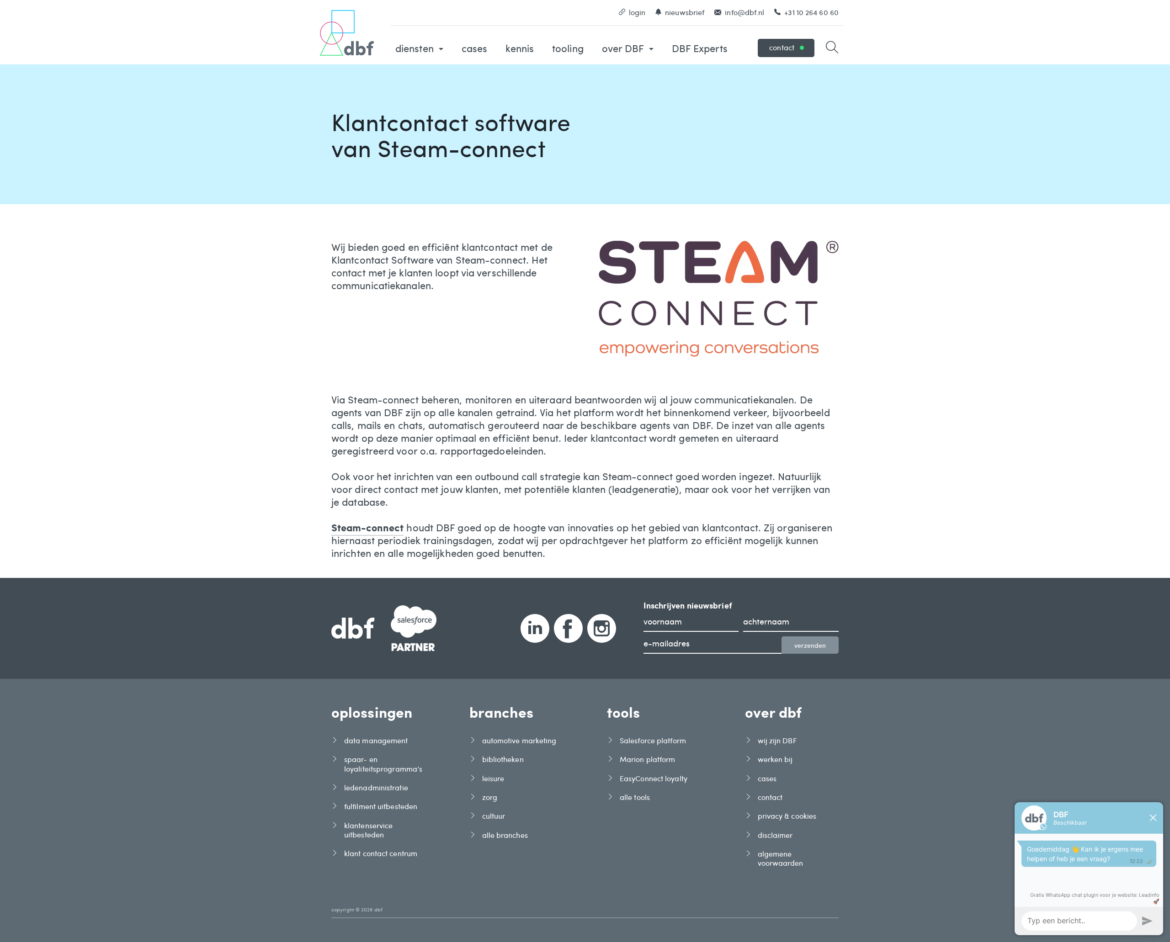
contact (781, 47)
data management (376, 740)
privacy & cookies (787, 815)
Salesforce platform (653, 740)
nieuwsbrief (684, 12)
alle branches (505, 835)
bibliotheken (503, 759)
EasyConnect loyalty (653, 778)
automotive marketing (519, 740)
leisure (493, 778)
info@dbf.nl (744, 12)
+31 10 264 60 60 (811, 12)
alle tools (635, 797)
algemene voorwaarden (780, 858)
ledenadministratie (376, 787)
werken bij (775, 759)
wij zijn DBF (777, 740)
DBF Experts (700, 48)
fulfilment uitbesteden (380, 806)
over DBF (624, 48)
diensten (415, 48)
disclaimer (775, 835)
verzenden (810, 645)
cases (475, 48)
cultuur (493, 815)
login (637, 12)
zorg (489, 797)
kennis (519, 48)
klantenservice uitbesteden (368, 830)
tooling (568, 48)
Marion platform (647, 759)
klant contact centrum (380, 853)
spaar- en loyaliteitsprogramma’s (383, 764)
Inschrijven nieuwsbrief (688, 605)
